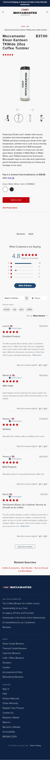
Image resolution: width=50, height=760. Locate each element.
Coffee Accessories (10, 568)
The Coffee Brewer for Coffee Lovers (21, 603)
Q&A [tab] (30, 233)
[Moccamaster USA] (25, 12)
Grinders (7, 662)
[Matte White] (5, 189)
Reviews (7, 627)
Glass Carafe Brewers (13, 643)
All (28, 26)
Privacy (38, 746)
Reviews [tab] (21, 233)
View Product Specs (10, 208)
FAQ (5, 693)
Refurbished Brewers (13, 676)
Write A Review (25, 286)
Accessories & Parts (12, 672)
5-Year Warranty (10, 703)
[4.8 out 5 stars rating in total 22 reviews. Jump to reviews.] (8, 55)
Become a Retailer (12, 727)
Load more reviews (25, 547)
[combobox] (37, 316)
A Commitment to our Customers (19, 622)
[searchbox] (13, 298)
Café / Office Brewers (13, 657)
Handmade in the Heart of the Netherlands (24, 617)
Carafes (6, 667)
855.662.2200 (10, 736)
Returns (6, 722)
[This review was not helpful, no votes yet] (45, 365)
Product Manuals (11, 698)
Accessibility (9, 731)
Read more (37, 355)
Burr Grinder (26, 568)
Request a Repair (11, 717)
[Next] (32, 110)
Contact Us (8, 712)
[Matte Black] (11, 189)
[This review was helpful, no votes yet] (40, 365)
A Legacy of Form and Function (18, 613)
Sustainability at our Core (15, 608)
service (6, 309)
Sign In (6, 689)
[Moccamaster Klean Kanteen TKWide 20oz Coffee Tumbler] (25, 83)
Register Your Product (13, 708)
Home (23, 26)
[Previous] (18, 110)
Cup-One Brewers (12, 653)
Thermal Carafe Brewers (15, 648)
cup (14, 309)
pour (21, 309)
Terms (32, 746)
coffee (29, 309)
